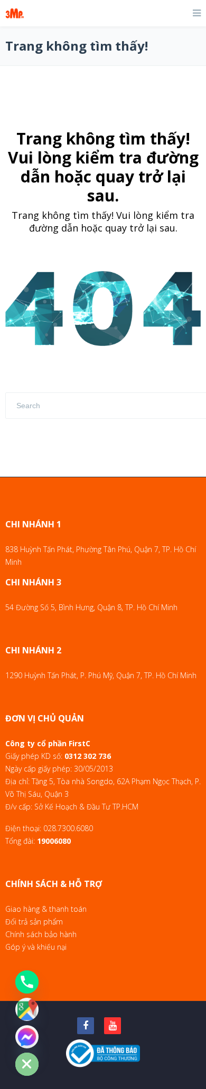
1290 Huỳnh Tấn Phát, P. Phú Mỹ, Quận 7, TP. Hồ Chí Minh (100, 675)
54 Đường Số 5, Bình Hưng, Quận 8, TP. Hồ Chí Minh (91, 607)
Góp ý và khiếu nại (36, 947)
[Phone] (27, 982)
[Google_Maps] (27, 1009)
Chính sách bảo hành (41, 934)
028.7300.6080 (68, 828)
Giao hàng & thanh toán (46, 909)
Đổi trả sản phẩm (34, 922)
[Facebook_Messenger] (27, 1036)
